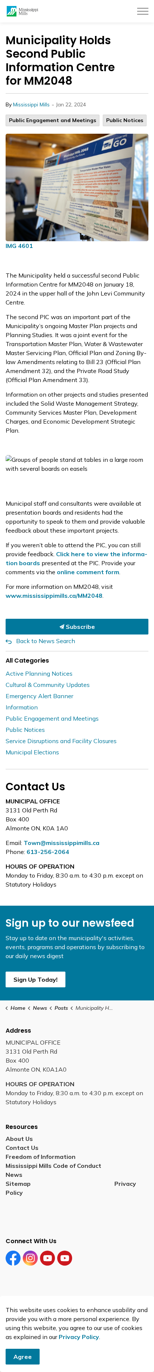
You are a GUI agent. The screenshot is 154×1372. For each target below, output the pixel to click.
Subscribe (79, 626)
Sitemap (20, 1183)
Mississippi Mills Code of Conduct (53, 1165)
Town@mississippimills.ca (61, 842)
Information (22, 707)
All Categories (27, 660)
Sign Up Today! (35, 979)
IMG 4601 (19, 245)
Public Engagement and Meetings (52, 120)
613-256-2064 (48, 851)
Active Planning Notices (39, 673)
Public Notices (124, 120)
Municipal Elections (32, 752)
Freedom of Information (41, 1156)
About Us (19, 1138)
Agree (22, 1356)
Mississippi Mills (31, 104)
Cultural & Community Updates (48, 684)
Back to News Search (45, 641)
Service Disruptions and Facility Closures (61, 741)
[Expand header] (143, 11)
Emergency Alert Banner (39, 696)
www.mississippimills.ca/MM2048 (54, 595)
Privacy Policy (79, 1337)
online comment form (88, 572)
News (14, 1174)
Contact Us (22, 1147)
